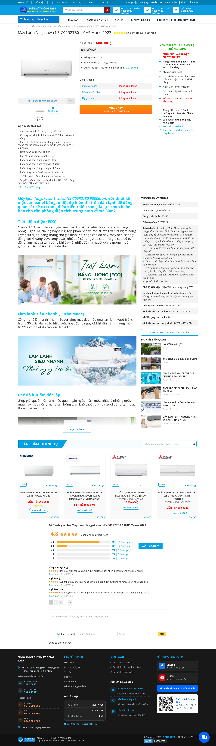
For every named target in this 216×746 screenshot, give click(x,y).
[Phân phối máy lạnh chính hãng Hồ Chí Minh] (37, 9)
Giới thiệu (39, 2)
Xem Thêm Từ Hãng (29, 187)
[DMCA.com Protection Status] (155, 742)
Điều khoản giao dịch (75, 686)
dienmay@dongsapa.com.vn (36, 727)
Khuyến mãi (70, 681)
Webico (194, 737)
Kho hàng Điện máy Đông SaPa (180, 358)
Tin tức (91, 2)
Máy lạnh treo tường (53, 26)
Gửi (162, 633)
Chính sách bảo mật (120, 662)
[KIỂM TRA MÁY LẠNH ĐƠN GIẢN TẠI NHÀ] (151, 392)
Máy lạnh (35, 26)
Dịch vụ (77, 2)
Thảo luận (54, 574)
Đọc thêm (76, 429)
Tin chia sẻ (174, 380)
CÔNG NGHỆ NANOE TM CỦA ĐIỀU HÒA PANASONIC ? (178, 375)
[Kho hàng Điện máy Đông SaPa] (151, 363)
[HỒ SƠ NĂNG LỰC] (151, 349)
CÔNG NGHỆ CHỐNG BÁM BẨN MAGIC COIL (179, 404)
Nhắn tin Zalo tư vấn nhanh (179, 688)
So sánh (54, 517)
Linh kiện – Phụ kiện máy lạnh (176, 20)
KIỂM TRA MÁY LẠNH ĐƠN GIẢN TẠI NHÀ (180, 389)
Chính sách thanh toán (121, 672)
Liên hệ (104, 2)
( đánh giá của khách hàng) (141, 32)
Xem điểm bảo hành (173, 126)
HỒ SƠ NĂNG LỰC (172, 344)
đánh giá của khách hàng (93, 534)
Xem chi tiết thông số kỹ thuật (169, 332)
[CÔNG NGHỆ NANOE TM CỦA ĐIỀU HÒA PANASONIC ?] (151, 378)
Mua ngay (116, 109)
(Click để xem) (132, 67)
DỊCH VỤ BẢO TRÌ (141, 20)
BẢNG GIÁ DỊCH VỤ (97, 20)
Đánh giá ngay (150, 545)
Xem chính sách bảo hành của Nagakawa (178, 131)
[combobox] (86, 10)
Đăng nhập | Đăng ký (137, 2)
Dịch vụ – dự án (59, 2)
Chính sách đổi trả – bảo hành (125, 667)
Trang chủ (23, 2)
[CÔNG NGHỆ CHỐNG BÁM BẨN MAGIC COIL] (151, 407)
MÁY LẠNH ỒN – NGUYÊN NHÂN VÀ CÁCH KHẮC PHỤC (180, 418)
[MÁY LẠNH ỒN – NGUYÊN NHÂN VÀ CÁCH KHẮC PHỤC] (151, 422)
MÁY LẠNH (74, 20)
